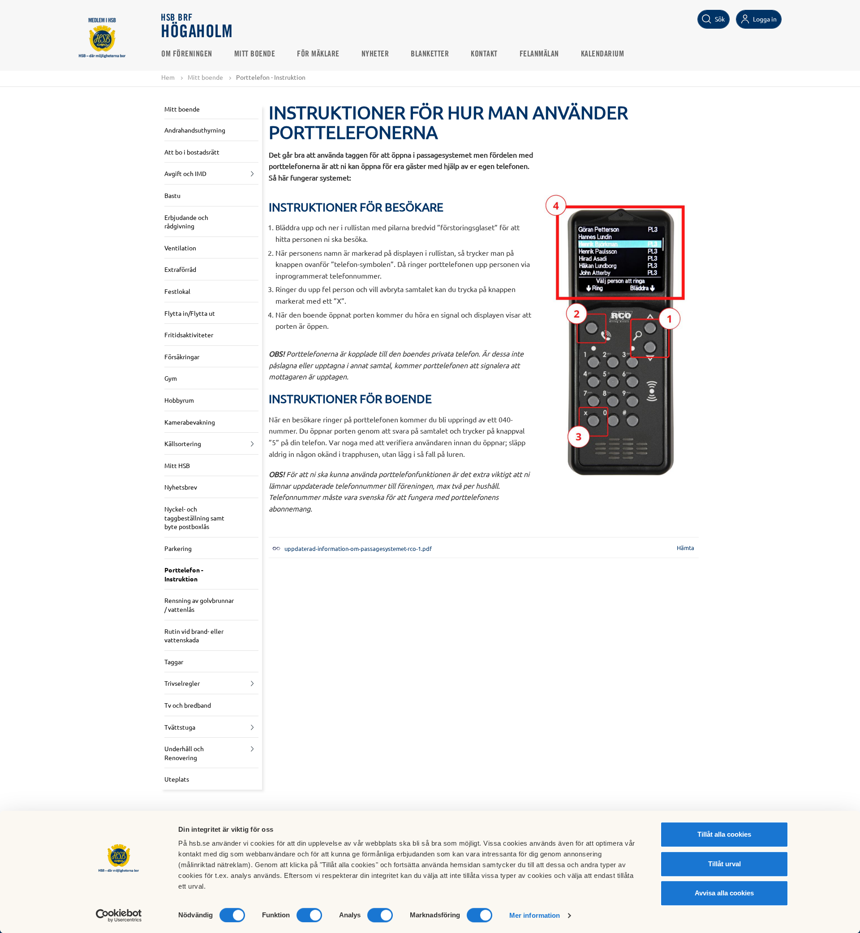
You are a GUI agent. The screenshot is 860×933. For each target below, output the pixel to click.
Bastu (172, 195)
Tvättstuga (179, 727)
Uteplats (176, 779)
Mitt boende (254, 54)
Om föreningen (186, 54)
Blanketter (430, 54)
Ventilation (180, 248)
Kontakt (484, 54)
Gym (170, 378)
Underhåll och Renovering (184, 752)
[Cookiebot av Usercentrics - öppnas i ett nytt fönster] (119, 915)
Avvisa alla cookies (724, 893)
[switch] (309, 915)
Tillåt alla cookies (724, 834)
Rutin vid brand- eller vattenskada (194, 635)
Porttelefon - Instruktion (183, 574)
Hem (168, 77)
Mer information (534, 915)
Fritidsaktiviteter (188, 335)
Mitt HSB (177, 465)
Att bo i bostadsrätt (191, 152)
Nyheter (375, 54)
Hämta (685, 547)
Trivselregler (182, 683)
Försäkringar (181, 357)
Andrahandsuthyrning (194, 130)
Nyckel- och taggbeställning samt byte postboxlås (194, 517)
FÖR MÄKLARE (318, 54)
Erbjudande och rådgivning (186, 221)
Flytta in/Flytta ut (189, 313)
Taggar (173, 662)
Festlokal (177, 291)
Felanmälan (539, 54)
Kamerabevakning (189, 422)
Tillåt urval (724, 864)
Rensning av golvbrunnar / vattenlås (199, 604)
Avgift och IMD (185, 173)
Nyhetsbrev (180, 487)
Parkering (178, 548)
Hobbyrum (179, 400)
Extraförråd (180, 269)
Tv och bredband (187, 705)
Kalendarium (602, 54)
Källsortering (182, 443)
